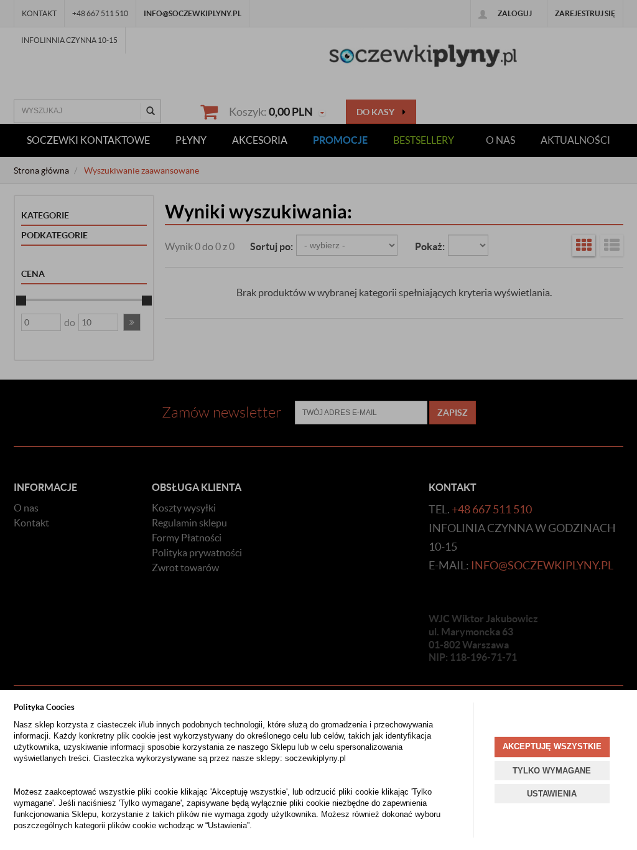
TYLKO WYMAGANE (552, 770)
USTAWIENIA (552, 793)
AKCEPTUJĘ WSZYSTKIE (552, 746)
